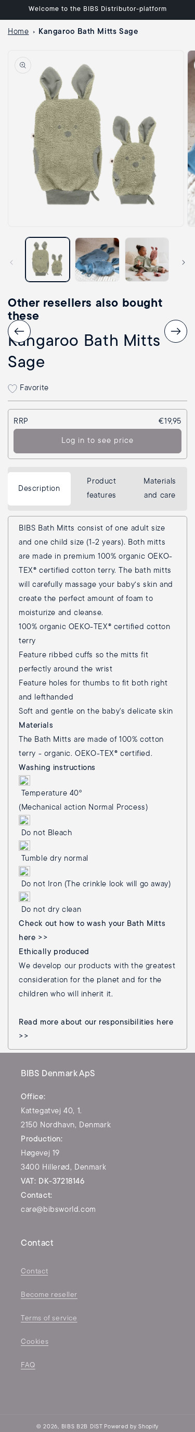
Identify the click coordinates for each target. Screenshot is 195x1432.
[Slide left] (11, 262)
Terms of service (49, 1318)
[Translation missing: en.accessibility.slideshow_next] (175, 331)
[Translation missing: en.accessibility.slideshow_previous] (19, 331)
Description (39, 489)
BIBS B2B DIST (82, 1427)
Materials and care (160, 489)
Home (18, 32)
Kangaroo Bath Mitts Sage (88, 32)
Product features (101, 489)
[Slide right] (183, 262)
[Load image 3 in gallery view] (147, 259)
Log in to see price (97, 441)
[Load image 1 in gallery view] (47, 259)
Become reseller (49, 1295)
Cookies (34, 1342)
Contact (34, 1271)
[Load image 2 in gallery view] (97, 259)
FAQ (28, 1365)
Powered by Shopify (131, 1427)
